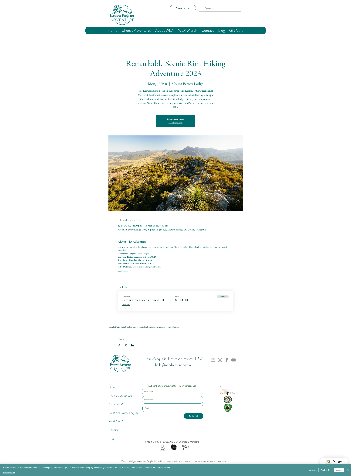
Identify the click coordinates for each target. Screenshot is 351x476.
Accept (339, 470)
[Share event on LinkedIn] (132, 345)
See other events (175, 122)
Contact (113, 430)
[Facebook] (226, 360)
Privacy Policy (9, 472)
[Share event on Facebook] (119, 345)
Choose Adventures (117, 396)
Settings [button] (312, 470)
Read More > (123, 271)
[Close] (347, 470)
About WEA (115, 404)
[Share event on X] (125, 345)
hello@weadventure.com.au (174, 364)
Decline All (325, 470)
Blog (111, 438)
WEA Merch (115, 421)
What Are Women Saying (117, 413)
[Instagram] (220, 360)
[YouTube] (233, 360)
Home (112, 387)
